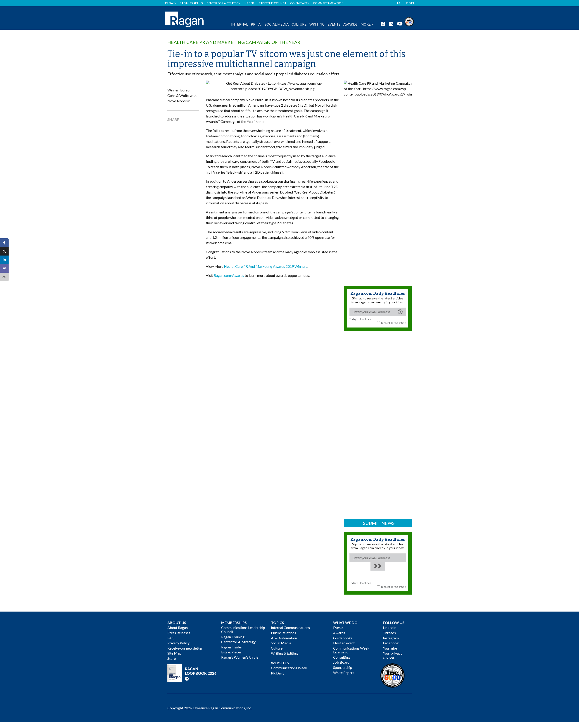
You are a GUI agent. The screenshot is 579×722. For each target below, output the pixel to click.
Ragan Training (191, 3)
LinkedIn (389, 627)
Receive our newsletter (185, 648)
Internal (239, 24)
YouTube (390, 648)
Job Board (341, 662)
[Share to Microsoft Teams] (4, 268)
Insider (249, 3)
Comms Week (299, 3)
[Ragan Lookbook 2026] (192, 672)
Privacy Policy (178, 643)
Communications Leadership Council (243, 629)
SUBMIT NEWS (379, 523)
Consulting (341, 657)
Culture (299, 24)
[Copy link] (4, 277)
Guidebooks (342, 638)
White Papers (343, 672)
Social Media (277, 24)
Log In (409, 3)
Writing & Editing (284, 653)
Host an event (344, 643)
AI (260, 24)
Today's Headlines (360, 319)
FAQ (171, 638)
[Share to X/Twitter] (4, 251)
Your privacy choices (392, 655)
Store (171, 658)
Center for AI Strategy (223, 3)
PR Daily (170, 3)
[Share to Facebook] (4, 242)
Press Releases (178, 633)
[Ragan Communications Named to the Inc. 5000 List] (409, 21)
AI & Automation (284, 638)
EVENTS (333, 24)
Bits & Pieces (231, 652)
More (366, 24)
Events (338, 627)
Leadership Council (272, 3)
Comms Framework (328, 3)
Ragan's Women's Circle (239, 657)
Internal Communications (290, 627)
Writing (317, 24)
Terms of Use (398, 322)
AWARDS (350, 24)
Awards (339, 633)
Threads (389, 633)
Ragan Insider (231, 647)
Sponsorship (342, 667)
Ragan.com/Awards (229, 275)
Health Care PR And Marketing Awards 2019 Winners (265, 266)
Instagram (391, 638)
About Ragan (177, 627)
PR (253, 24)
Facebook (391, 643)
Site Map (174, 653)
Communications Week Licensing (351, 650)
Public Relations (283, 633)
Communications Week (289, 668)
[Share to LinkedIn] (4, 260)
